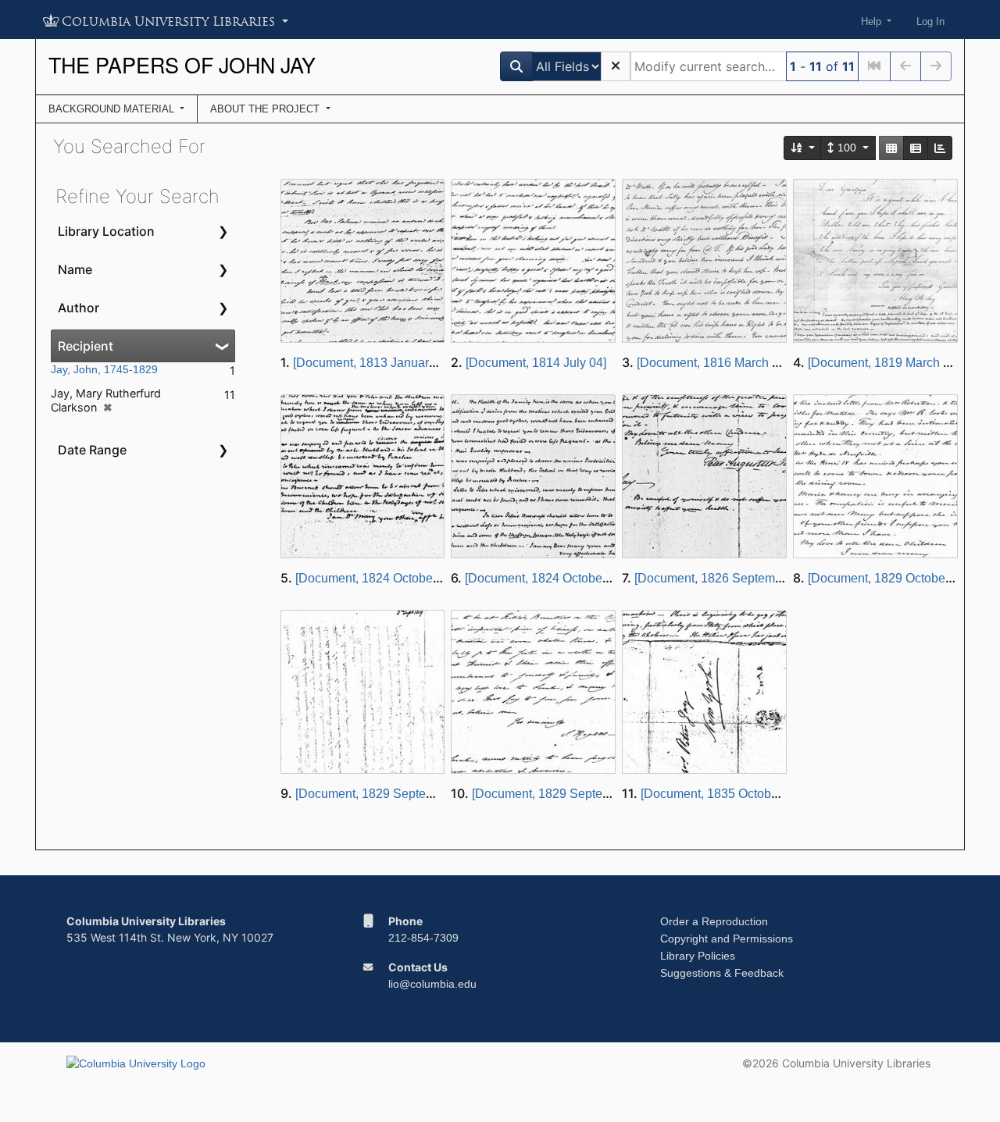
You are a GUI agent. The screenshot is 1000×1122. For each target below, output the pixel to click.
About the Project (266, 109)
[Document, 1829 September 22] (561, 793)
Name (75, 269)
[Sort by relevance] (803, 148)
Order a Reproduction (714, 921)
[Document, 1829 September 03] (384, 793)
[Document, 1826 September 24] (723, 578)
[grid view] (891, 148)
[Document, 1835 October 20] (721, 793)
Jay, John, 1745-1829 (104, 369)
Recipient (85, 346)
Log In (930, 21)
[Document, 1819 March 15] (884, 362)
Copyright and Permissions (726, 938)
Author (78, 307)
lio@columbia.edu (432, 984)
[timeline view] (939, 148)
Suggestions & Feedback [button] (722, 973)
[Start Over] (615, 66)
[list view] (915, 148)
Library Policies (697, 955)
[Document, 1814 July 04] (536, 362)
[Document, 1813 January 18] (374, 362)
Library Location (106, 231)
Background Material (112, 109)
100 (846, 147)
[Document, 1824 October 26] (376, 578)
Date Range (92, 450)
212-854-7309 (423, 937)
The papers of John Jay (182, 64)
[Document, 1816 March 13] (713, 362)
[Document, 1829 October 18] (889, 578)
